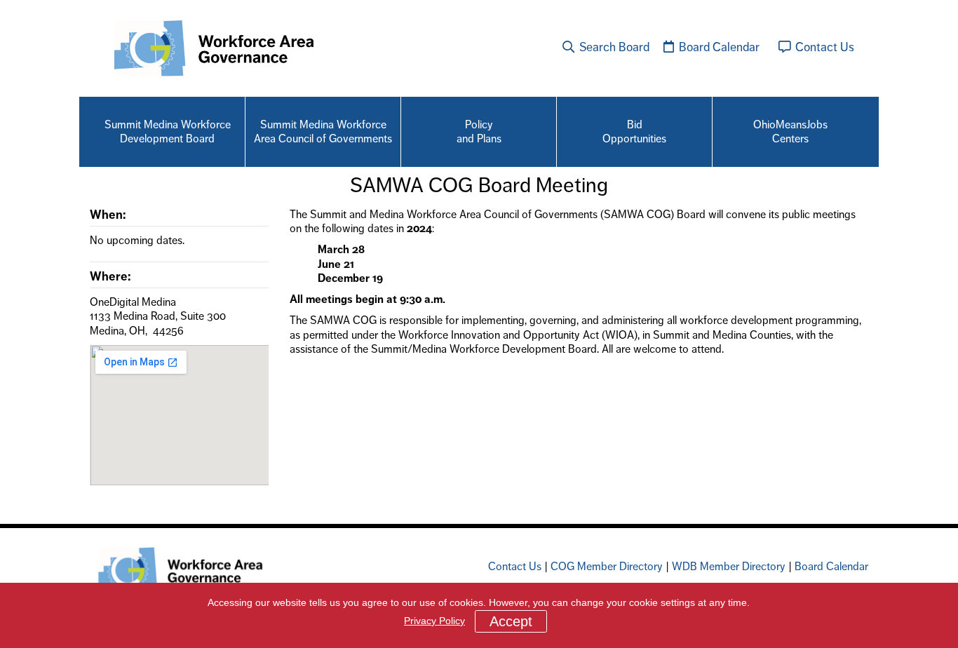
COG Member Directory (607, 566)
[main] (479, 338)
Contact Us (823, 47)
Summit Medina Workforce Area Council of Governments (323, 131)
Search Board (612, 47)
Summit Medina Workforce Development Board (167, 131)
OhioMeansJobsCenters (790, 131)
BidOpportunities (634, 131)
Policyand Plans (479, 131)
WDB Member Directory (728, 566)
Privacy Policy (434, 620)
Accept (511, 621)
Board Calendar (718, 47)
